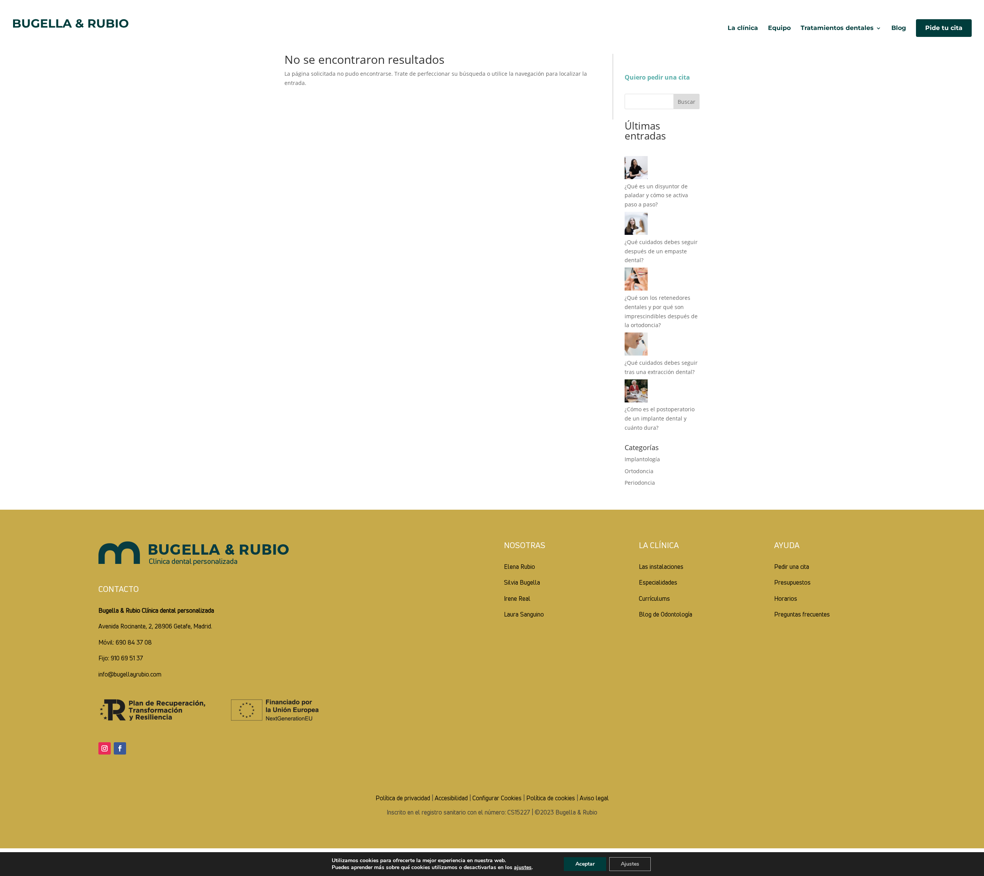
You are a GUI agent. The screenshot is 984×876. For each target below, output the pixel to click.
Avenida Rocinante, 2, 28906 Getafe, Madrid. (155, 626)
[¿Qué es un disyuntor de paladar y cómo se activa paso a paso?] (636, 169)
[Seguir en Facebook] (120, 748)
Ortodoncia (639, 471)
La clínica (743, 28)
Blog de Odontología (665, 614)
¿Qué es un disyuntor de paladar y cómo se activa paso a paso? (656, 195)
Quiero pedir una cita (657, 77)
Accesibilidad (451, 798)
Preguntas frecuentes (802, 614)
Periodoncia (640, 482)
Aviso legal (594, 798)
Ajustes (630, 864)
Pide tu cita (943, 28)
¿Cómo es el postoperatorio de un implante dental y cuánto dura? (660, 418)
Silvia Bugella (522, 582)
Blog (898, 28)
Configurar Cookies (497, 798)
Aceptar (585, 864)
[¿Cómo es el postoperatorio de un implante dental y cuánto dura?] (636, 392)
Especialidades (658, 582)
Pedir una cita (791, 566)
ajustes (523, 867)
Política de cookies (550, 798)
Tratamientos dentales (837, 28)
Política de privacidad (403, 798)
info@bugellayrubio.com (129, 674)
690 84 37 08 (134, 642)
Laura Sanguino (524, 614)
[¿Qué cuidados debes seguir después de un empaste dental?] (636, 225)
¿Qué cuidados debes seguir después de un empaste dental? (661, 251)
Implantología (642, 459)
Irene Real (517, 598)
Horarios (785, 598)
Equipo (779, 28)
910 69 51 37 (127, 658)
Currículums (654, 598)
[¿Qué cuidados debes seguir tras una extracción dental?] (636, 345)
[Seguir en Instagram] (104, 748)
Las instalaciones (661, 566)
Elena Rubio (519, 566)
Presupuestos (792, 582)
